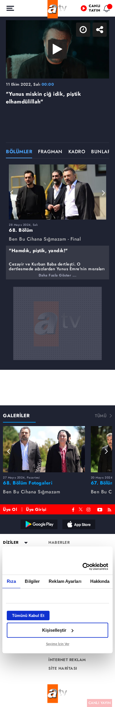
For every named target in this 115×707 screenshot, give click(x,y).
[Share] (105, 9)
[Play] (57, 353)
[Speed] (89, 9)
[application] (57, 353)
